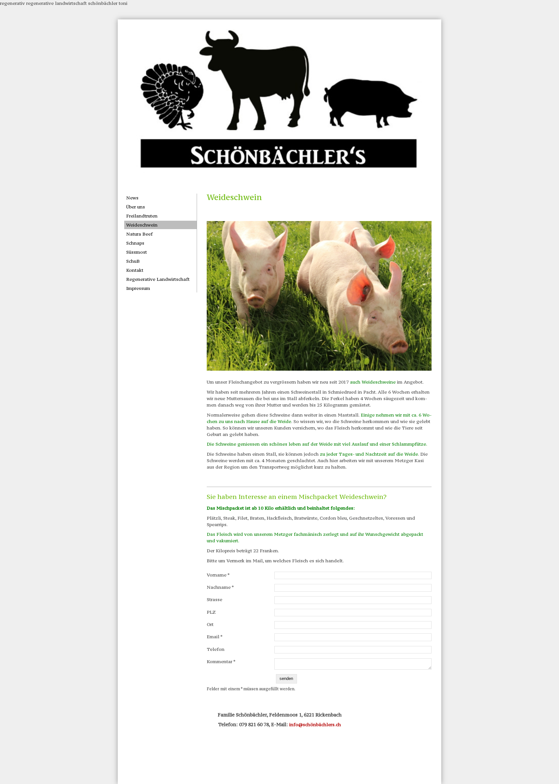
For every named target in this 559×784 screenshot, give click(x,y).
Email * (215, 637)
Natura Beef (139, 234)
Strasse (214, 599)
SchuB (133, 261)
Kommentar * (221, 661)
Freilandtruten (142, 216)
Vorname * (218, 575)
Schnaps (135, 243)
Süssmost (136, 252)
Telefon (216, 649)
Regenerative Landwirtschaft (158, 279)
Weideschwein (142, 225)
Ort (210, 624)
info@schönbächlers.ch (315, 724)
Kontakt (134, 270)
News (132, 198)
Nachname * (220, 587)
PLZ (211, 612)
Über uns (135, 207)
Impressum (138, 288)
